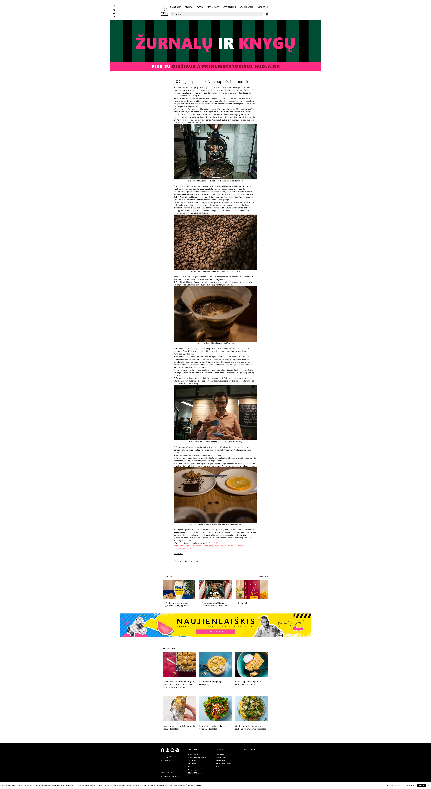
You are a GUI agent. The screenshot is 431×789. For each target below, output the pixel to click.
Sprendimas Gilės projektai (170, 776)
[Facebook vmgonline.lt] (114, 6)
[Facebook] (162, 750)
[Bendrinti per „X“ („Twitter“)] (180, 561)
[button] (267, 13)
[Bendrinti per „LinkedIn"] (186, 561)
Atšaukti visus (409, 785)
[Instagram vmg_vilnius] (114, 9)
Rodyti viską (263, 576)
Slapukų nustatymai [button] (394, 785)
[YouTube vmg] (114, 13)
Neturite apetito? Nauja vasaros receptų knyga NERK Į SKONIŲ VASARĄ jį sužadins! (215, 604)
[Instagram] (167, 750)
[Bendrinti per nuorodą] (191, 561)
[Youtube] (172, 750)
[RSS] (177, 750)
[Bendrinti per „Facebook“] (175, 561)
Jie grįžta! (242, 603)
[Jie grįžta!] (252, 589)
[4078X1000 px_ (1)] (215, 45)
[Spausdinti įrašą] (197, 561)
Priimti (421, 785)
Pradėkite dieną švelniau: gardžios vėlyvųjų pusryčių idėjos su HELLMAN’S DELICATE (177, 604)
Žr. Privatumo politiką (193, 785)
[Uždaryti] (428, 785)
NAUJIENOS (178, 554)
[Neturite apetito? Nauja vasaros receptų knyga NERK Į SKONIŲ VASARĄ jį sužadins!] (215, 589)
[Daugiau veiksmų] (255, 76)
